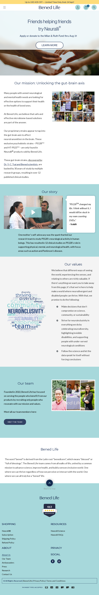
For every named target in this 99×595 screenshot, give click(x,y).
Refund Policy (8, 542)
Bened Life (27, 581)
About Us (6, 555)
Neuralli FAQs (57, 534)
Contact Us (7, 574)
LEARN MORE (49, 45)
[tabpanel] (49, 2)
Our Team (6, 558)
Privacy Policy (39, 581)
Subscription (7, 534)
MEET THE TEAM (15, 422)
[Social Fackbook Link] (53, 561)
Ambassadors (8, 562)
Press (4, 566)
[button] (4, 7)
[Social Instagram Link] (59, 561)
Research (6, 570)
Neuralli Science (58, 531)
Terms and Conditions (55, 581)
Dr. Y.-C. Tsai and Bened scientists (21, 164)
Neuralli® (6, 531)
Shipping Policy (8, 538)
